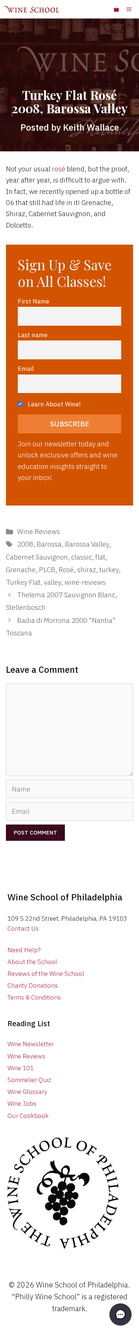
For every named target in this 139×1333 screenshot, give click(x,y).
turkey (109, 569)
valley (52, 582)
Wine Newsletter (30, 1044)
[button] (120, 1314)
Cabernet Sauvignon (37, 557)
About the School (32, 962)
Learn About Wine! (53, 404)
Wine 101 (20, 1068)
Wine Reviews (38, 531)
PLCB (47, 569)
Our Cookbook (28, 1116)
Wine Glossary (27, 1092)
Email (26, 368)
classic (81, 557)
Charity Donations (32, 985)
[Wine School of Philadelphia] (31, 9)
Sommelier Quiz (29, 1080)
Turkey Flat (23, 582)
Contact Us (23, 928)
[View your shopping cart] (116, 9)
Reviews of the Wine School (45, 974)
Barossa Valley (87, 544)
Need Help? (24, 950)
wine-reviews (85, 582)
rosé (58, 168)
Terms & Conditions (34, 997)
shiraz (86, 569)
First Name (33, 301)
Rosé (66, 569)
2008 (25, 544)
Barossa (49, 544)
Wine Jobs (21, 1103)
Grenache (21, 569)
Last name (32, 334)
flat (100, 557)
